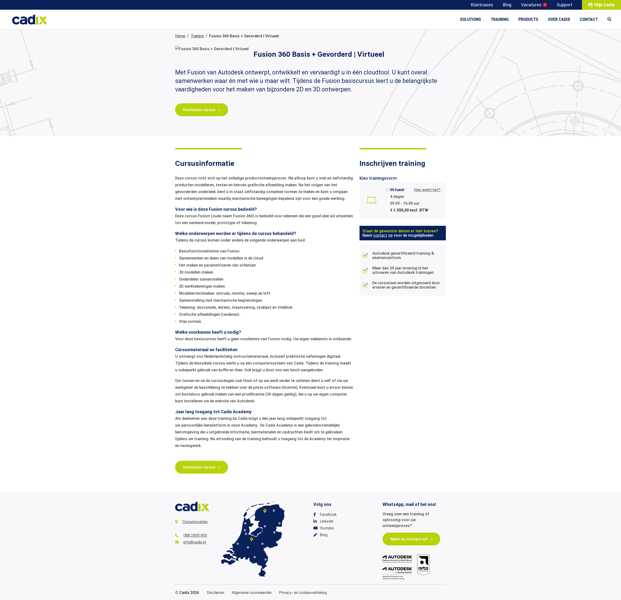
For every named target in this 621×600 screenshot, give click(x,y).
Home (180, 36)
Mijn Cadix (604, 4)
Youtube (327, 528)
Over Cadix (559, 19)
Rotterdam (238, 544)
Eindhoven (255, 557)
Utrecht (251, 539)
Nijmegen (262, 544)
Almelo (274, 532)
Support (564, 4)
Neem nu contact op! (409, 539)
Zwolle (265, 526)
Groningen (274, 510)
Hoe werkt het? (427, 189)
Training (500, 19)
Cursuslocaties (195, 521)
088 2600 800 (195, 535)
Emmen (279, 523)
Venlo (266, 559)
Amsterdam (246, 534)
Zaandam (245, 530)
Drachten (264, 511)
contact (380, 235)
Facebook (328, 514)
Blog (507, 4)
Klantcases (482, 4)
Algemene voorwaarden (252, 592)
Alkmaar (245, 523)
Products (528, 19)
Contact (589, 19)
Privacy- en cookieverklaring (303, 592)
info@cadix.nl (194, 542)
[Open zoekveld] (612, 19)
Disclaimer (215, 592)
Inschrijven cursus (199, 109)
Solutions (470, 19)
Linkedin (327, 521)
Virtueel (397, 189)
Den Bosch (248, 547)
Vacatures (533, 4)
